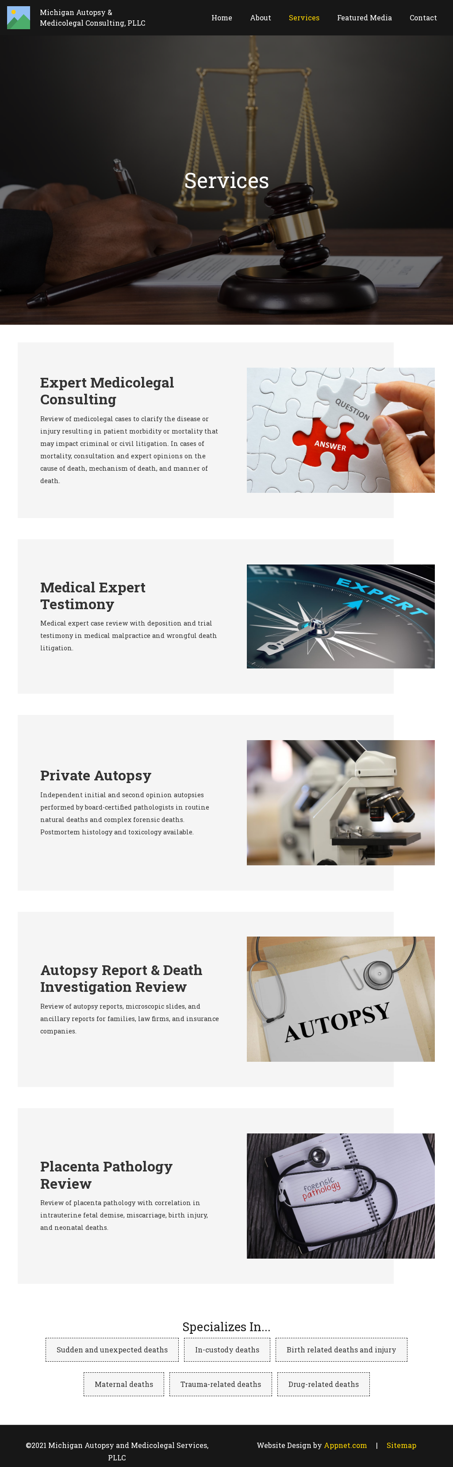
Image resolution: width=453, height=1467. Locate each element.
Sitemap (401, 1445)
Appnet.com (345, 1445)
